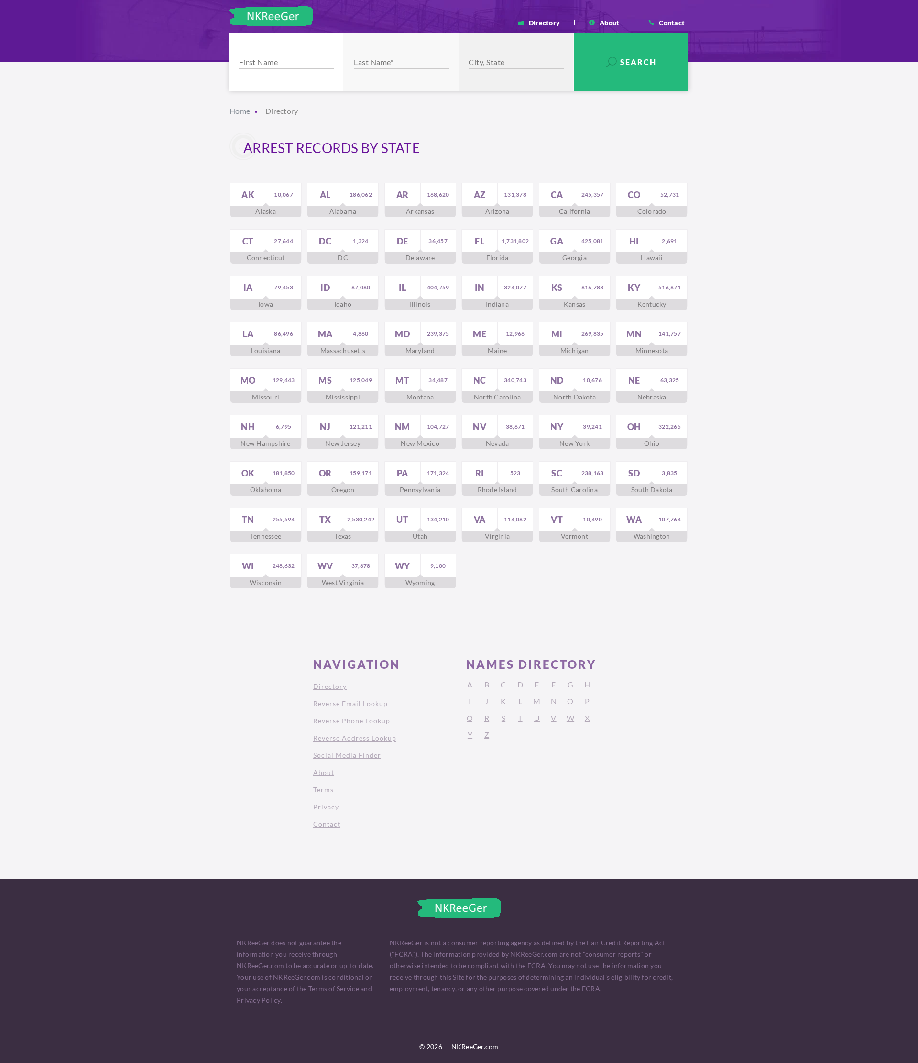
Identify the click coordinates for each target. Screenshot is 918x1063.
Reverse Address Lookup (354, 738)
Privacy (326, 807)
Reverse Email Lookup (350, 703)
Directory (544, 22)
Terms (323, 790)
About (609, 22)
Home (240, 110)
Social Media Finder (347, 755)
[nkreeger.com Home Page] (271, 16)
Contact (672, 22)
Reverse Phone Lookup (351, 721)
